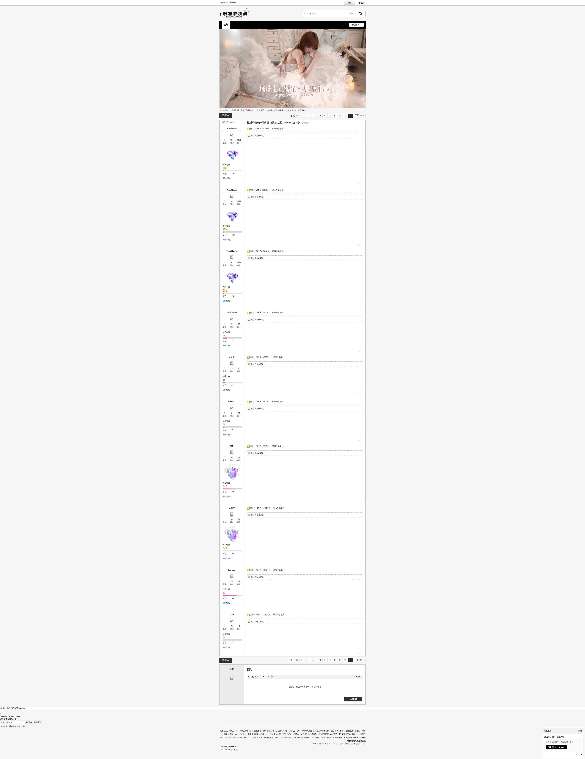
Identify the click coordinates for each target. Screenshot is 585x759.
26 (232, 626)
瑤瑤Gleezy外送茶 (227, 731)
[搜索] (360, 13)
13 (345, 116)
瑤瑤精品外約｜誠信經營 (554, 737)
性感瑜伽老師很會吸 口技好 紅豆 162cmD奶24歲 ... (287, 110)
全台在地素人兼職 (273, 734)
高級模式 (357, 676)
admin (232, 122)
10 (330, 116)
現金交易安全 (294, 731)
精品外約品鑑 (268, 731)
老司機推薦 (257, 737)
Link (260, 676)
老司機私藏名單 (308, 731)
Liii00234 (231, 402)
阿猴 (232, 446)
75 (232, 581)
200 (239, 519)
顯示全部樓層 (277, 129)
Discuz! (231, 747)
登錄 (311, 687)
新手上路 (226, 332)
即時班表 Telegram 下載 (328, 734)
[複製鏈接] (305, 123)
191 (231, 458)
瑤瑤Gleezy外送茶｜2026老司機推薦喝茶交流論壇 (220, 110)
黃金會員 (226, 483)
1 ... (302, 116)
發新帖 (225, 115)
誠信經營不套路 (337, 731)
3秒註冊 (361, 3)
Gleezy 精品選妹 (230, 737)
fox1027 (232, 508)
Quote (264, 676)
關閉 (580, 731)
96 (232, 519)
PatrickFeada (232, 129)
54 (239, 626)
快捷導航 (355, 25)
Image (256, 676)
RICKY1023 (232, 313)
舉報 (360, 184)
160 (239, 581)
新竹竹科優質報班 (301, 737)
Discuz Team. (233, 750)
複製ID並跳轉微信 (33, 722)
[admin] (223, 122)
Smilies (271, 676)
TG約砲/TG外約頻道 (291, 734)
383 (231, 140)
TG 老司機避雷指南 (347, 734)
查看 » (579, 754)
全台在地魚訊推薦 (334, 737)
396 (239, 458)
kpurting (231, 570)
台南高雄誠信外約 (318, 737)
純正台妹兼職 (255, 731)
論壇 (226, 24)
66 (239, 413)
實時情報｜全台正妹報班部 (243, 110)
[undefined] (24, 708)
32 (232, 413)
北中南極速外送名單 (256, 734)
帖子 (351, 14)
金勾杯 (231, 357)
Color (252, 676)
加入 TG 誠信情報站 (309, 734)
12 (340, 116)
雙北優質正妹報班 (353, 731)
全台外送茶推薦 (242, 731)
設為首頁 (223, 2)
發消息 (228, 178)
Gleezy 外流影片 (244, 737)
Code (267, 676)
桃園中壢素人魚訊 (271, 737)
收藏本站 (232, 2)
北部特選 (260, 110)
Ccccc (232, 615)
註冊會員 (226, 421)
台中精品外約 (240, 734)
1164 (239, 140)
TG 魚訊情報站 (286, 737)
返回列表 (294, 116)
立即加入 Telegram (556, 747)
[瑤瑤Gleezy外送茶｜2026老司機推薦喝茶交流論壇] (235, 18)
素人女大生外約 (322, 731)
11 (335, 116)
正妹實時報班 (281, 731)
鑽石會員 (226, 165)
